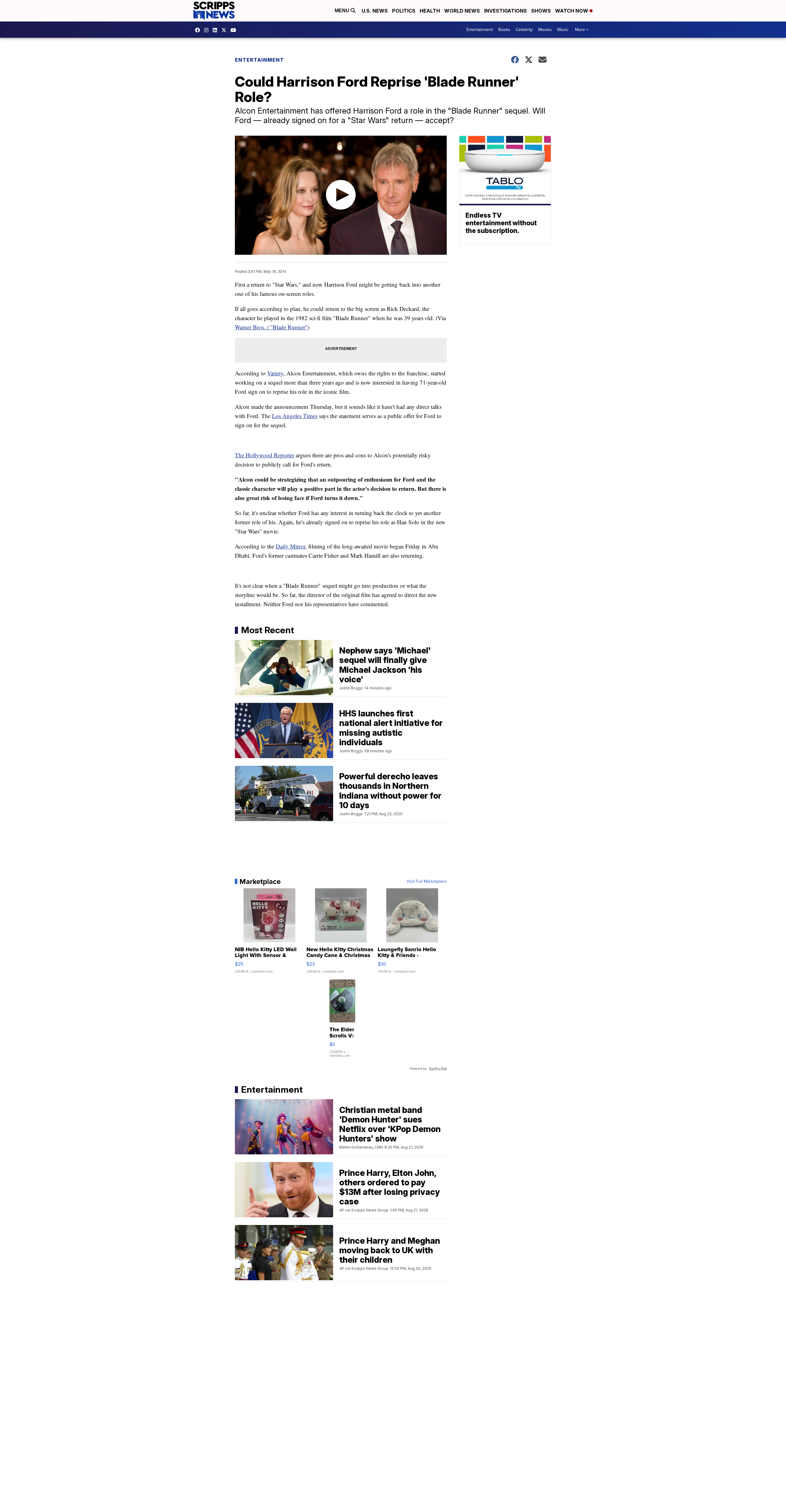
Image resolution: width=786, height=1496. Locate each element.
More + (581, 29)
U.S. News (375, 11)
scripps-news (216, 30)
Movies (545, 29)
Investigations (505, 11)
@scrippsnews (235, 30)
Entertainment (479, 29)
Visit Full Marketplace (427, 881)
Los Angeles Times (294, 416)
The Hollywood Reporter (264, 455)
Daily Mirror (290, 546)
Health (430, 11)
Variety (275, 373)
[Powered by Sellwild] (438, 1069)
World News (462, 11)
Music (562, 29)
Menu (343, 10)
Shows (541, 11)
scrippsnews (199, 30)
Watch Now (572, 11)
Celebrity (524, 29)
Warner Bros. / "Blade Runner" (271, 327)
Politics (403, 11)
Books (504, 29)
